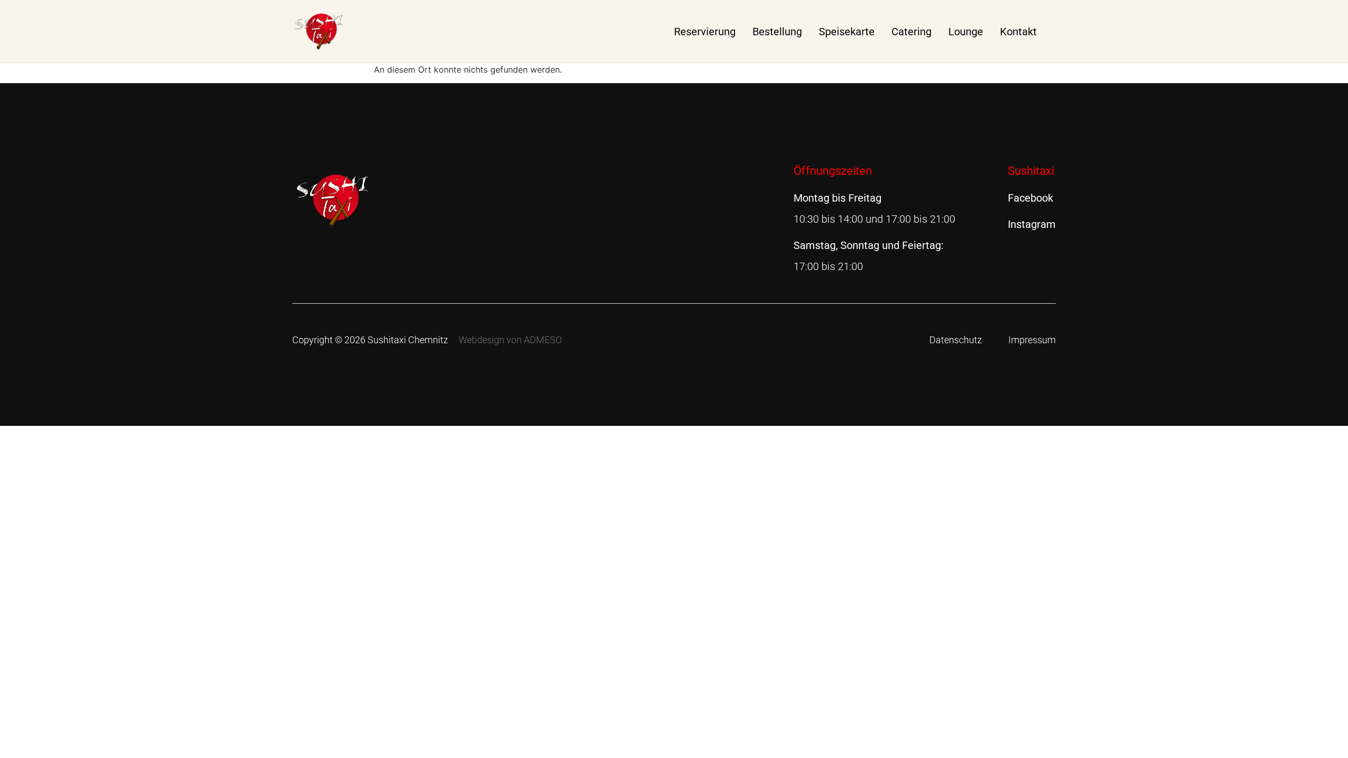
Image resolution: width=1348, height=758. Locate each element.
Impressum (1032, 339)
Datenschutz (955, 339)
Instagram (1032, 224)
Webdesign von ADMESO (510, 339)
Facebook (1030, 198)
